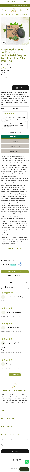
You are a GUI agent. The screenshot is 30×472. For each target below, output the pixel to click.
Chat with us (24, 469)
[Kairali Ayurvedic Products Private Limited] (15, 385)
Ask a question (15, 275)
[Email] (19, 108)
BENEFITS (15, 141)
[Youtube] (20, 460)
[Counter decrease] (2, 87)
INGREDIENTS (15, 151)
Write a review (15, 271)
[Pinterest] (14, 108)
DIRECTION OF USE (15, 146)
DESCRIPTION (15, 136)
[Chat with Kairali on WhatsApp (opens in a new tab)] (27, 462)
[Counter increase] (9, 87)
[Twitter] (11, 108)
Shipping (3, 72)
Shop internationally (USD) (20, 1)
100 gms (5, 77)
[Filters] (3, 287)
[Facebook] (8, 108)
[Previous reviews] (4, 120)
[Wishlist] (24, 10)
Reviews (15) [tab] (8, 282)
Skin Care (8, 14)
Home (2, 14)
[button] (2, 10)
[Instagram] (17, 460)
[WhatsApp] (17, 108)
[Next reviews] (26, 120)
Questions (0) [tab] (22, 282)
